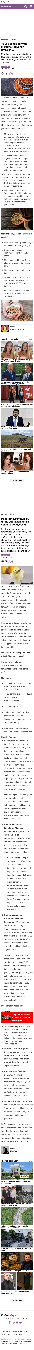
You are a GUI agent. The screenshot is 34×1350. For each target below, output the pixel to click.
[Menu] (31, 6)
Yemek (12, 514)
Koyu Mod (6, 2)
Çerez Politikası (17, 1331)
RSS (9, 1334)
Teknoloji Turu (17, 1334)
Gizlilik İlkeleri (5, 1331)
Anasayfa (4, 40)
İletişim (3, 1334)
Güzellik (13, 40)
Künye (26, 1331)
